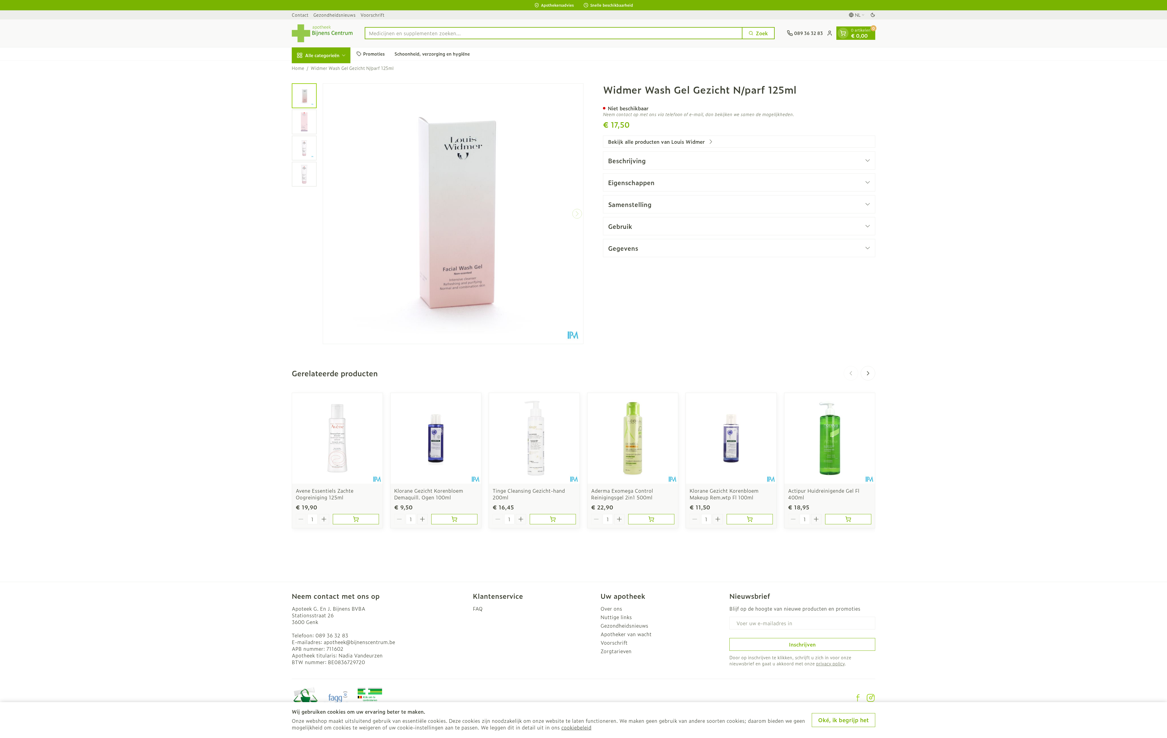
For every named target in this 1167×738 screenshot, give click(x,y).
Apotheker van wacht (626, 634)
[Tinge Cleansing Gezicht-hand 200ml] (534, 438)
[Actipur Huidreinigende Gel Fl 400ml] (829, 438)
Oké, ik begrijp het (843, 720)
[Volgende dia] (868, 373)
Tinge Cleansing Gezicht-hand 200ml (529, 494)
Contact (300, 15)
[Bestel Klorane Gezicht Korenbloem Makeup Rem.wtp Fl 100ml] (750, 519)
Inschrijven (802, 644)
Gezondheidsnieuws (334, 15)
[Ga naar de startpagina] (322, 33)
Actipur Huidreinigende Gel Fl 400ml (823, 494)
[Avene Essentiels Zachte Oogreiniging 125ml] (337, 438)
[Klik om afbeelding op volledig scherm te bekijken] (453, 214)
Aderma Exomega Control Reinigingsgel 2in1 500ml (622, 494)
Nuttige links (616, 617)
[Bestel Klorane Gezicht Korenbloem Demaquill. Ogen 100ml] (454, 519)
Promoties (374, 53)
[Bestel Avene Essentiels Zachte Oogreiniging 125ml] (356, 519)
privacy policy (830, 663)
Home (298, 68)
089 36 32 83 (331, 635)
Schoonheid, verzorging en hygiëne (432, 53)
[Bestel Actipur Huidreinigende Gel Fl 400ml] (848, 519)
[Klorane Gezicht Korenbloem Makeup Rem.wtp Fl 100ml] (731, 438)
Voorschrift (372, 15)
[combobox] (553, 33)
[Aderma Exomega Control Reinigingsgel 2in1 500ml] (632, 438)
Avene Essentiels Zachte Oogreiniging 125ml (324, 494)
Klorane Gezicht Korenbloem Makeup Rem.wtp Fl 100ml (724, 494)
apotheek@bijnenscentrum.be (359, 642)
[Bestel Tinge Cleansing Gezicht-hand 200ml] (553, 519)
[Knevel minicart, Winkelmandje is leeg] (843, 33)
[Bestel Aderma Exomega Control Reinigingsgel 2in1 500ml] (651, 519)
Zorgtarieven (616, 651)
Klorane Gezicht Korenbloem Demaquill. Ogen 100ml (428, 494)
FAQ (478, 608)
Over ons (611, 608)
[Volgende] (577, 214)
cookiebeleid (576, 727)
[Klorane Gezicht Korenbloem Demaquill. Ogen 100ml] (436, 438)
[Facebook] (857, 697)
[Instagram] (870, 697)
